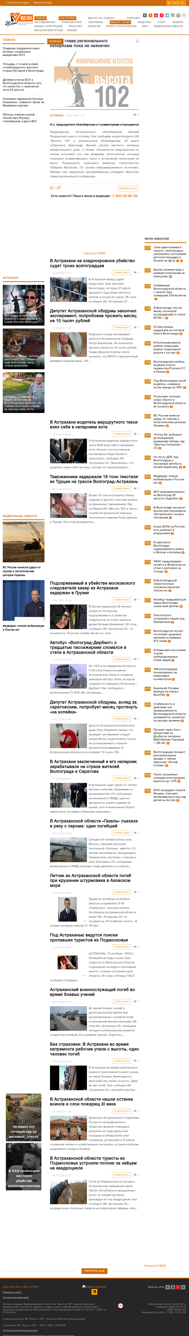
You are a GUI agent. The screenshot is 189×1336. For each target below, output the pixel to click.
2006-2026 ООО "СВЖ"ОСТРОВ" (21, 1287)
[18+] (184, 16)
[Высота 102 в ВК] (145, 16)
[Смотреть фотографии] (177, 261)
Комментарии (128, 188)
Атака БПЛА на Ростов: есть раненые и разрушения (169, 530)
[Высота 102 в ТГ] (167, 16)
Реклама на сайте (12, 1292)
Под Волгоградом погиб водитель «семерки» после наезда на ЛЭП (170, 384)
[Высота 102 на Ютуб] (156, 16)
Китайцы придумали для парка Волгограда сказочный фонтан (170, 603)
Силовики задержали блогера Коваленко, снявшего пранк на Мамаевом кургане (23, 102)
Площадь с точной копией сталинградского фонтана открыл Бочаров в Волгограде (23, 67)
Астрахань (57, 116)
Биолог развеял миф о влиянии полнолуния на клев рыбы (169, 273)
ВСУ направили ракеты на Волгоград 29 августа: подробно (169, 495)
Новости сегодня (18, 3)
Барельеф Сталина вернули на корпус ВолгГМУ (166, 691)
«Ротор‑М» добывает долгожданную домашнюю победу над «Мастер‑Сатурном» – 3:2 (169, 441)
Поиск (175, 3)
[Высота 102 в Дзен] (162, 16)
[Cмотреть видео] (181, 261)
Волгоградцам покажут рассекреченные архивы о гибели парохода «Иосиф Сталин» (169, 759)
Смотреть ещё (94, 1271)
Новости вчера (42, 3)
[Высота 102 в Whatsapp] (179, 16)
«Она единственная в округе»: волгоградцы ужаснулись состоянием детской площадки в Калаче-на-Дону (170, 254)
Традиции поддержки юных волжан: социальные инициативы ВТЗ (21, 51)
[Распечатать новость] (137, 41)
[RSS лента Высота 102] (183, 1287)
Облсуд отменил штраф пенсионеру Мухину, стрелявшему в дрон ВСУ (20, 118)
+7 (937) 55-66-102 (124, 196)
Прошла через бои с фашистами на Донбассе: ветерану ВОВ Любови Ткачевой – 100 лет (169, 736)
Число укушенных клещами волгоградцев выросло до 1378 (169, 778)
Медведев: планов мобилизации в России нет (169, 479)
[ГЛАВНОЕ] (94, 80)
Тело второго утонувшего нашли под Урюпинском (169, 618)
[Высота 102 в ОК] (151, 16)
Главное (9, 40)
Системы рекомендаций (16, 1298)
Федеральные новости (20, 516)
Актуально (11, 278)
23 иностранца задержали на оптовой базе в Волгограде (169, 330)
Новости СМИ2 (95, 253)
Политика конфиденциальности (20, 1331)
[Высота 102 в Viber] (173, 16)
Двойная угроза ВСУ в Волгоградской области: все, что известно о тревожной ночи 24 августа (22, 85)
